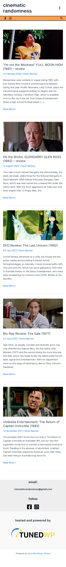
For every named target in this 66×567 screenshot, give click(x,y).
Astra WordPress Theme (38, 553)
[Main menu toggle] (59, 8)
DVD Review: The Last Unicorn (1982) (30, 245)
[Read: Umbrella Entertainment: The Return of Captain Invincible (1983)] (33, 401)
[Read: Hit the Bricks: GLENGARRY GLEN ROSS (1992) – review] (33, 136)
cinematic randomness (17, 8)
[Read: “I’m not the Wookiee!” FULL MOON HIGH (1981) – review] (33, 44)
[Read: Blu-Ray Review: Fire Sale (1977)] (33, 313)
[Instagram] (10, 18)
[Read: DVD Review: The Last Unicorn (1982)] (33, 225)
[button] (61, 18)
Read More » (9, 109)
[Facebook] (5, 18)
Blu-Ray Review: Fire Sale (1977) (26, 333)
